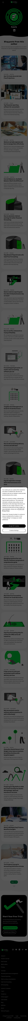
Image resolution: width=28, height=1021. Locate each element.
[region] (14, 510)
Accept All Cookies (14, 526)
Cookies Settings (14, 530)
